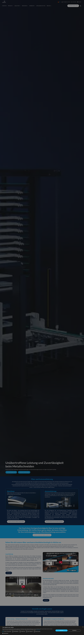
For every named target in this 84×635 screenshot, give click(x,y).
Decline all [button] (74, 630)
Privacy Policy (38, 629)
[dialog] (42, 630)
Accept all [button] (61, 630)
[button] (28, 633)
